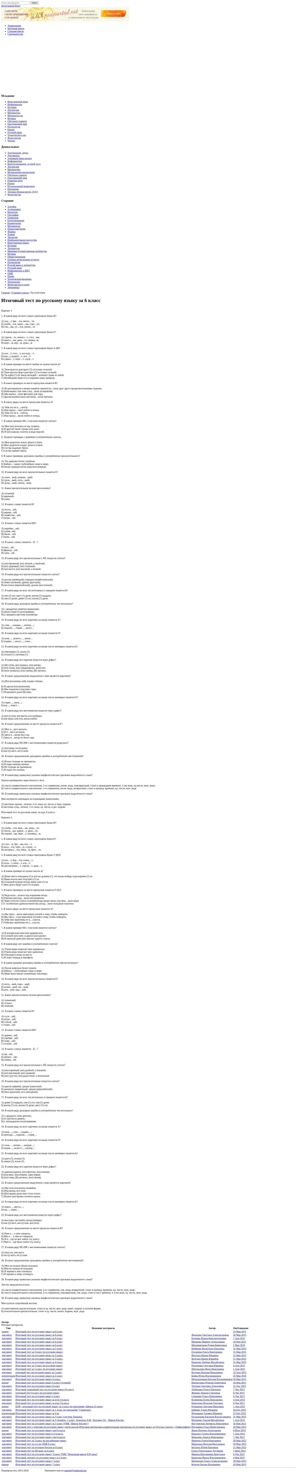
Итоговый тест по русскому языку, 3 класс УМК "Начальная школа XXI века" (56, 1454)
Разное (11, 129)
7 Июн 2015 (239, 1451)
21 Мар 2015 (239, 1447)
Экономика (13, 287)
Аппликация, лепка (17, 152)
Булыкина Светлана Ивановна (208, 1406)
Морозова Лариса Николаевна (207, 1437)
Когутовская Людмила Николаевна (210, 1423)
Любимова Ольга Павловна (206, 1389)
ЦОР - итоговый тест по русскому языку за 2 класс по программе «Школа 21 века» (59, 1406)
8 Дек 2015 (239, 1393)
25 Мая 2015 (239, 1331)
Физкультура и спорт (18, 284)
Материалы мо (15, 115)
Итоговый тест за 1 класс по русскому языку (38, 1369)
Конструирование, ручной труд (24, 164)
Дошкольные (14, 25)
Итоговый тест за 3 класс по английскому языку (40, 1440)
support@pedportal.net (75, 1470)
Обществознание (16, 256)
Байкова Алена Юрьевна (204, 1410)
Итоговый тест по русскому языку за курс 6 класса (42, 1399)
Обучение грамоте (17, 121)
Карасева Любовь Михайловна (208, 1362)
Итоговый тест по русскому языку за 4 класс (38, 1362)
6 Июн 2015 (239, 1430)
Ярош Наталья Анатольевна (206, 1430)
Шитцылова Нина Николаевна (208, 1369)
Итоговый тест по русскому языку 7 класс (37, 1461)
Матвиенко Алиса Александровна (210, 1461)
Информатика (14, 104)
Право (10, 276)
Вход (17, 5)
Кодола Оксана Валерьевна (206, 1464)
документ (7, 1335)
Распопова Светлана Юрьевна (207, 1365)
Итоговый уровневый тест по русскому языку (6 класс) (44, 1389)
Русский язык (14, 132)
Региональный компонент (21, 186)
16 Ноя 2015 (239, 1423)
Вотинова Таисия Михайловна (208, 1420)
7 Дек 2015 (239, 1389)
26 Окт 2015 (239, 1410)
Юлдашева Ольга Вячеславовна (208, 1427)
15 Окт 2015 (239, 1413)
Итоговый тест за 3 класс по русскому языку (38, 1365)
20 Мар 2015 (239, 1335)
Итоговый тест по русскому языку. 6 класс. (38, 1379)
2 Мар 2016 (239, 1345)
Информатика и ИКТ (18, 270)
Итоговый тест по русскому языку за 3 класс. (39, 1355)
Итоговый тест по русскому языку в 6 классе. (39, 1433)
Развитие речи (15, 180)
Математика (13, 113)
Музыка (11, 118)
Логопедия (13, 110)
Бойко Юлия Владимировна (206, 1376)
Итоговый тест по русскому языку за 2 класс (38, 1348)
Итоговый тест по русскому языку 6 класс (37, 1386)
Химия (11, 234)
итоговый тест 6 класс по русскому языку (37, 1393)
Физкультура (14, 138)
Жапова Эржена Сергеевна (206, 1393)
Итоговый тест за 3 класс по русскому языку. (39, 1352)
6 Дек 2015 (239, 1396)
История (11, 107)
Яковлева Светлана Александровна (210, 1335)
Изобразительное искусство (22, 240)
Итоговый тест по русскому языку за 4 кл (37, 1413)
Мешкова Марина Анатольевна (208, 1341)
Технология (13, 282)
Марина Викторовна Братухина (208, 1454)
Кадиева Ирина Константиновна (209, 1338)
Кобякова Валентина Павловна (208, 1348)
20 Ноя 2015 (239, 1341)
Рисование (13, 189)
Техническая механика (19, 279)
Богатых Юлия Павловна (205, 1447)
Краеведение (14, 223)
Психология (13, 126)
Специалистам (15, 34)
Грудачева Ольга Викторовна (207, 1352)
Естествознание (15, 220)
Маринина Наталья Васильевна (208, 1444)
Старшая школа (15, 31)
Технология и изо (16, 135)
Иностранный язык (17, 101)
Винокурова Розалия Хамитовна (209, 1382)
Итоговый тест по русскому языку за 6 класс (38, 1331)
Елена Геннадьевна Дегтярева (207, 1451)
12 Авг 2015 (239, 1386)
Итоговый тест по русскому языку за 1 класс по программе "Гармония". (53, 1410)
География (12, 215)
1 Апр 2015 (239, 1369)
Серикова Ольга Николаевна (207, 1396)
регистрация (7, 5)
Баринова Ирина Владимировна (209, 1457)
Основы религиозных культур (23, 259)
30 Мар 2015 (239, 1440)
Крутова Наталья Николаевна (207, 1372)
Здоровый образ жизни (19, 158)
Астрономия (14, 209)
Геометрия (12, 217)
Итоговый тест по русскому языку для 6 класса (40, 1430)
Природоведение (16, 229)
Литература (13, 248)
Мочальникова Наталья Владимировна (212, 1379)
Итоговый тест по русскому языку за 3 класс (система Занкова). (49, 1416)
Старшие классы (20, 292)
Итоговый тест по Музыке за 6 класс (34, 1451)
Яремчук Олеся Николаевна (206, 1440)
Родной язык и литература (21, 265)
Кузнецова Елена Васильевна (207, 1399)
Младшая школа (15, 28)
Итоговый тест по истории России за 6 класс (39, 1447)
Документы (13, 155)
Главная (5, 292)
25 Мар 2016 (239, 1376)
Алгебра (11, 206)
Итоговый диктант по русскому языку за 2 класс (41, 1457)
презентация (8, 1376)
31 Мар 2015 (239, 1348)
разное (5, 1331)
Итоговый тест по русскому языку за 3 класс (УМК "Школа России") (51, 1423)
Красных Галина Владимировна (209, 1433)
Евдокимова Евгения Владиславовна (211, 1416)
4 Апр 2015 (239, 1365)
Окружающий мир (17, 124)
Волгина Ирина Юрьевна (205, 1355)
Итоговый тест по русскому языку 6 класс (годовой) (43, 1382)
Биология (12, 212)
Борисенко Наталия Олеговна (207, 1403)
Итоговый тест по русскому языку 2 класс (37, 1396)
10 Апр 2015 (239, 1372)
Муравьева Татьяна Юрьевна (207, 1413)
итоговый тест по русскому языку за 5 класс (38, 1372)
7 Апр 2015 (239, 1338)
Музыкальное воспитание (21, 172)
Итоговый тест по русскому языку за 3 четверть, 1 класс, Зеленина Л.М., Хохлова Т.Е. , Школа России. (69, 1420)
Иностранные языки (18, 242)
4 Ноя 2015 (239, 1457)
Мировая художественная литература (27, 251)
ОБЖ (10, 273)
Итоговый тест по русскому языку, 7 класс (37, 1464)
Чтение (11, 140)
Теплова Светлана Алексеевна (208, 1386)
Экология (12, 237)
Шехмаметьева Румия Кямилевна (209, 1345)
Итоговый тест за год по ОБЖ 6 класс (35, 1444)
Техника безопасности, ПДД (22, 192)
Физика (11, 231)
